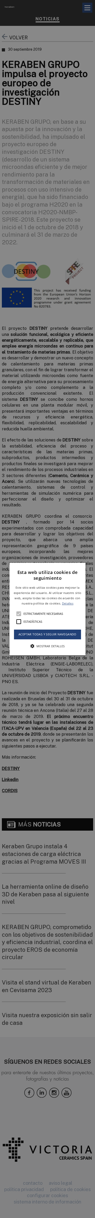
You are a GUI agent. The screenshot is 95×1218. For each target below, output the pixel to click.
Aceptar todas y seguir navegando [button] (47, 634)
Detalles (67, 603)
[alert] (47, 609)
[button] (48, 609)
